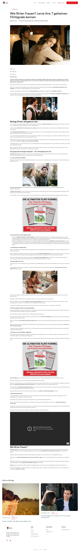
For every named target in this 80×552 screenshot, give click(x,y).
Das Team (54, 2)
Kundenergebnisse (41, 2)
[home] (5, 3)
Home (35, 2)
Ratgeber (48, 2)
